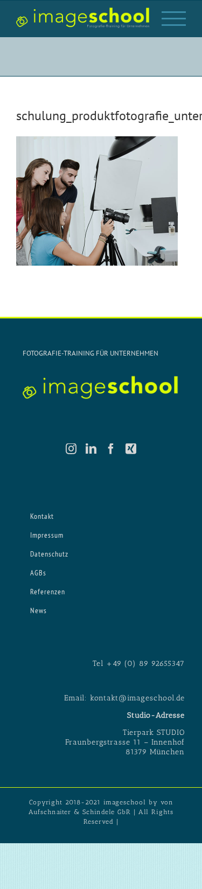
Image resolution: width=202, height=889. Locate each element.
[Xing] (131, 448)
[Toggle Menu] (174, 18)
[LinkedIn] (91, 448)
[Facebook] (111, 448)
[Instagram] (71, 448)
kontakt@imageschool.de (137, 698)
